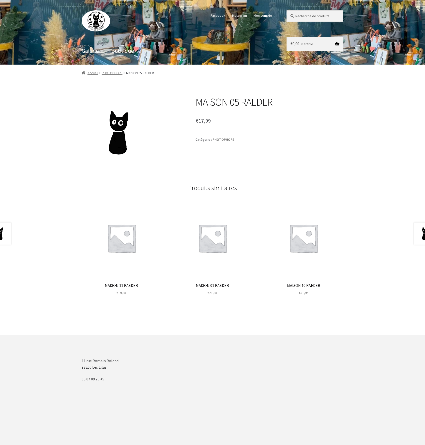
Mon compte (263, 15)
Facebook (218, 15)
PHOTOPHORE (112, 73)
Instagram (239, 15)
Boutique (122, 50)
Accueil (93, 73)
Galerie (90, 50)
